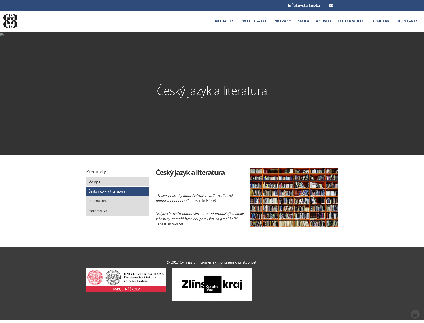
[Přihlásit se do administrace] (415, 314)
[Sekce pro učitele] (331, 5)
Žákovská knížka (305, 5)
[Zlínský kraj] (212, 284)
